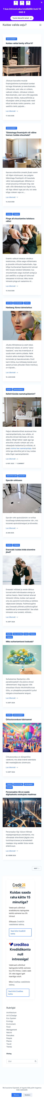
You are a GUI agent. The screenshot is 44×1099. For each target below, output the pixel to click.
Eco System (18, 634)
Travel (32, 634)
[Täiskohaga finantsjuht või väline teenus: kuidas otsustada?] (22, 153)
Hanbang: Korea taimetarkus (19, 307)
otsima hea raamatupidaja (20, 448)
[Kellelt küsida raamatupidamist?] (22, 412)
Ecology (22, 476)
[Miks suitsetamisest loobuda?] (22, 659)
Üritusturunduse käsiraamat (19, 719)
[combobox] (20, 1061)
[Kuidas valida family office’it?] (22, 61)
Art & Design (11, 1015)
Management (11, 39)
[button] (22, 18)
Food (26, 634)
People (9, 214)
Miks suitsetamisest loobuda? (20, 641)
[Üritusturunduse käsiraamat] (22, 737)
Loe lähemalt (10, 111)
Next (35, 868)
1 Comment (20, 463)
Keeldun (27, 1095)
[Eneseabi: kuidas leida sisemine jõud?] (22, 570)
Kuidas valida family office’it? (19, 43)
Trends (16, 214)
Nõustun (16, 1095)
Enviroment (18, 303)
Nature (9, 303)
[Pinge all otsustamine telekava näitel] (22, 239)
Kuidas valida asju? (15, 24)
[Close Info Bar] (41, 2)
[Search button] (35, 1061)
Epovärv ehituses (14, 480)
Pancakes (10, 1035)
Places (9, 787)
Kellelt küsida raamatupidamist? (20, 394)
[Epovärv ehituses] (22, 498)
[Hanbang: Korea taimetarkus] (22, 325)
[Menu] (40, 25)
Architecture (12, 476)
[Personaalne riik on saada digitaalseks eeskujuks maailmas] (22, 812)
